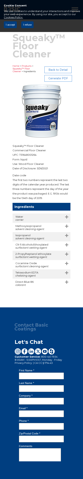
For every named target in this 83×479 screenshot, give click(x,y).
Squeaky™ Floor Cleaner (21, 70)
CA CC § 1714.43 (43, 362)
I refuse (27, 24)
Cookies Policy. (13, 17)
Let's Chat (29, 342)
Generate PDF (58, 78)
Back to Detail (58, 70)
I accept (10, 24)
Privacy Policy (23, 362)
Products (26, 66)
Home (16, 66)
